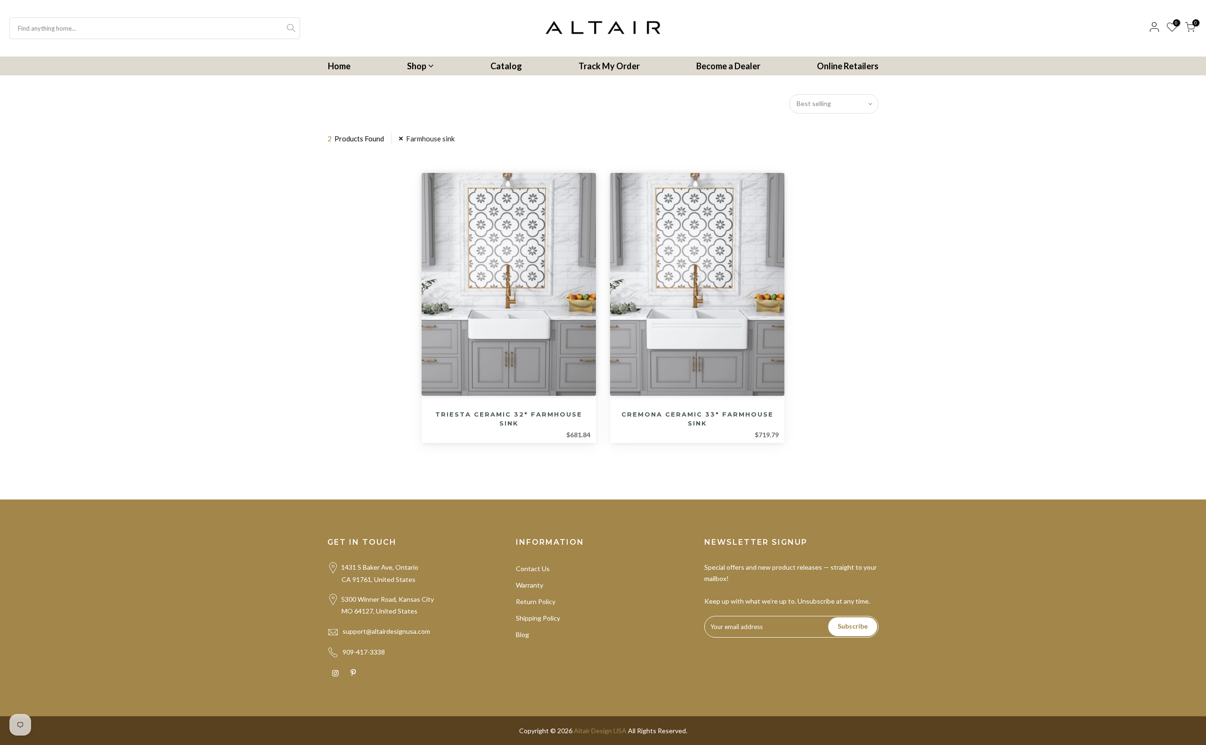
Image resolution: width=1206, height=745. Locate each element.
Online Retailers (848, 66)
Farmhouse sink (430, 138)
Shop (416, 66)
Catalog (506, 66)
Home (339, 66)
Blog (522, 634)
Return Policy (535, 602)
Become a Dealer (728, 66)
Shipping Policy (538, 618)
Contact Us (533, 569)
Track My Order (609, 66)
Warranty (529, 585)
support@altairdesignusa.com (386, 631)
